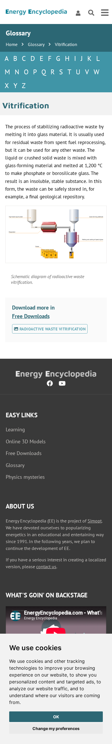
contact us (46, 566)
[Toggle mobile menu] (105, 13)
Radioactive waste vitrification (52, 329)
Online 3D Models (26, 441)
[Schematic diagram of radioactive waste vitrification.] (56, 234)
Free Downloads (31, 316)
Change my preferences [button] (56, 728)
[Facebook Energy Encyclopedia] (50, 383)
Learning (15, 429)
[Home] (36, 13)
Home (12, 44)
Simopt (95, 521)
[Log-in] (78, 13)
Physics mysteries (25, 477)
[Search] (91, 13)
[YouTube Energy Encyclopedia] (62, 383)
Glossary (36, 44)
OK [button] (56, 716)
